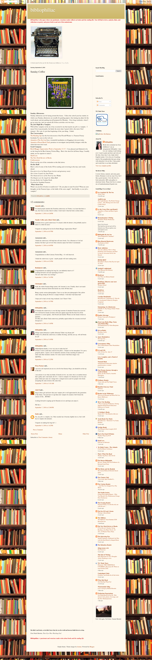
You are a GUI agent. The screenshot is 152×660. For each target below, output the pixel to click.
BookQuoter (39, 268)
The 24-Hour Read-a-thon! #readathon (108, 345)
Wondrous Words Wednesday (106, 219)
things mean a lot (103, 548)
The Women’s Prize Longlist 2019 (107, 429)
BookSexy (101, 290)
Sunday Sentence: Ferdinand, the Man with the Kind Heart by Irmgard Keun (108, 539)
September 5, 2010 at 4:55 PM (44, 261)
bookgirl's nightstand (104, 268)
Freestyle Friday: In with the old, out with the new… (108, 505)
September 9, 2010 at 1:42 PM (44, 425)
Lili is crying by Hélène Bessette (107, 588)
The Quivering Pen (104, 536)
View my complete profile (103, 166)
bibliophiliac (43, 9)
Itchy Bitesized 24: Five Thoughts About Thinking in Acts (107, 557)
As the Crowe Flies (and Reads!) (108, 209)
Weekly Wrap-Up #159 (104, 436)
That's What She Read (105, 454)
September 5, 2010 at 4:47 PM (44, 231)
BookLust (101, 275)
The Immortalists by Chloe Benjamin (108, 325)
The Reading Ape (36, 136)
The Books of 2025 (103, 243)
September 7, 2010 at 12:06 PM (44, 407)
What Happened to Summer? (106, 236)
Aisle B (37, 390)
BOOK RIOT (102, 260)
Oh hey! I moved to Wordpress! (106, 317)
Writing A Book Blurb (104, 513)
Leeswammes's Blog (104, 344)
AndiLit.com (102, 199)
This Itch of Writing (104, 555)
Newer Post (34, 434)
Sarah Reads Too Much (105, 419)
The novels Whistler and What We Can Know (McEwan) (109, 396)
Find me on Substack (104, 442)
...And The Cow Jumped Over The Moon (107, 486)
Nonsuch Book (102, 362)
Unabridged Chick (103, 573)
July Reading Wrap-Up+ (105, 582)
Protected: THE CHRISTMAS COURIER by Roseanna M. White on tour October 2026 (108, 566)
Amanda (38, 206)
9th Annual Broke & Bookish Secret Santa (108, 471)
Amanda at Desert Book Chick (40, 142)
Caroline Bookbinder (104, 297)
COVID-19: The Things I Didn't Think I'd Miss (108, 309)
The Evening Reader (104, 503)
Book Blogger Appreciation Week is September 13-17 (48, 149)
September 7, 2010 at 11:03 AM (44, 383)
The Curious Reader (104, 484)
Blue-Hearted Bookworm (105, 241)
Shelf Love (34, 156)
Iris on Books (102, 330)
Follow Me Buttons (105, 134)
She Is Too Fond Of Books (106, 434)
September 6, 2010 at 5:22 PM (44, 359)
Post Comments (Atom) (45, 437)
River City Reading (104, 402)
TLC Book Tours (103, 563)
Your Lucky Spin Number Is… (106, 479)
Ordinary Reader (103, 380)
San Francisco (102, 550)
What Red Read (103, 580)
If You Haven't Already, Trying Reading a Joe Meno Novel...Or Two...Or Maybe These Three (106, 529)
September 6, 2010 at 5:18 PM (44, 323)
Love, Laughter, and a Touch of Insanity (107, 358)
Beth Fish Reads (103, 224)
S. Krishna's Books (104, 412)
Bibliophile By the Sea (105, 234)
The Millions (102, 518)
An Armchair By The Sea (106, 192)
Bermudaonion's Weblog (105, 218)
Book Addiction (103, 248)
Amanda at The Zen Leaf (39, 140)
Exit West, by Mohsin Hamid (106, 277)
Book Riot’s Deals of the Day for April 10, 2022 (108, 262)
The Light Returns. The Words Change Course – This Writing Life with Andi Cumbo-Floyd (108, 202)
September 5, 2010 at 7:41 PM (44, 277)
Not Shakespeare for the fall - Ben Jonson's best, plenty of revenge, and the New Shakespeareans (108, 597)
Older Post (86, 434)
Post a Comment (38, 430)
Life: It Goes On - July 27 (105, 352)
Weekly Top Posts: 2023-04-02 (106, 456)
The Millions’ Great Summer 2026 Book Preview (107, 520)
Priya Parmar (39, 366)
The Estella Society (104, 492)
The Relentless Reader (105, 545)
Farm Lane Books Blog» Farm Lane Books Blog (107, 323)
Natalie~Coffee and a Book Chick (45, 220)
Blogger (92, 647)
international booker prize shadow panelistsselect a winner (107, 364)
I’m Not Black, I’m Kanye (105, 449)
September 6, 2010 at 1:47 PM (44, 301)
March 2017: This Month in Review (108, 414)
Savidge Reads (102, 427)
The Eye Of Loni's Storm (105, 511)
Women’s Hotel (102, 285)
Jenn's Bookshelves (104, 337)
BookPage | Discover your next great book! (107, 282)
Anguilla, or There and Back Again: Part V (108, 212)
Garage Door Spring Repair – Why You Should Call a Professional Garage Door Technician (109, 496)
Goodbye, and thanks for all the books (108, 575)
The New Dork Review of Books (41, 158)
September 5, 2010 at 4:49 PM (44, 245)
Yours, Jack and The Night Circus (107, 382)
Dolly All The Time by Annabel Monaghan (107, 374)
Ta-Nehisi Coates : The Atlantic (107, 447)
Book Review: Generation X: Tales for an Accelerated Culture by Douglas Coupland (108, 300)
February (100, 388)
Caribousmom (35, 160)
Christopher (39, 284)
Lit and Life (101, 350)
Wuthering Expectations (105, 593)
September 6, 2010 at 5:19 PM (44, 339)
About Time (101, 194)
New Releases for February (105, 270)
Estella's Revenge (103, 315)
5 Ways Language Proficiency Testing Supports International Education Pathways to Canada (108, 405)
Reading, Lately (102, 332)
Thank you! (101, 292)
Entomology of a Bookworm (106, 307)
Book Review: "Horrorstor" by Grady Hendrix (108, 421)
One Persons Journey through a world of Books (108, 371)
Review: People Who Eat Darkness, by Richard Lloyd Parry (109, 463)
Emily (37, 414)
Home (60, 434)
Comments (101, 105)
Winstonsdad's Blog (104, 587)
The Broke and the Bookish (106, 469)
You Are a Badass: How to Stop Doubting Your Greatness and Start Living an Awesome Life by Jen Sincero (107, 252)
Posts (100, 102)
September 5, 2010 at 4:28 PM (44, 213)
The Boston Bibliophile (105, 460)
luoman (79, 647)
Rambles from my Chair (105, 387)
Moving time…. (102, 339)
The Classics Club (103, 477)
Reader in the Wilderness (106, 393)
